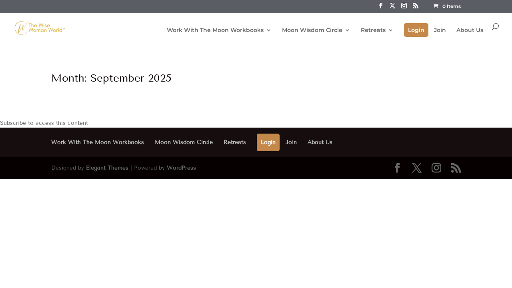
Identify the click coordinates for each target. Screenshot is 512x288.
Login (416, 30)
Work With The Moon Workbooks (215, 30)
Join (440, 30)
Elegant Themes (107, 167)
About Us (469, 30)
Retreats (373, 30)
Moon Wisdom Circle (312, 30)
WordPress (181, 167)
